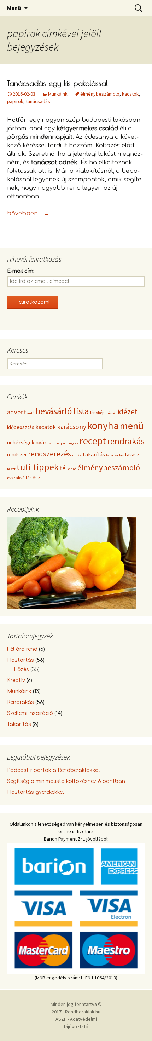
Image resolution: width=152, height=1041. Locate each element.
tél (63, 468)
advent (16, 412)
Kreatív (16, 680)
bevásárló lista (62, 411)
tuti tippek (38, 467)
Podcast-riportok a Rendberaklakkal (53, 770)
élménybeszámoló (99, 94)
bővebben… (28, 213)
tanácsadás (38, 101)
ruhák (77, 455)
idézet (128, 411)
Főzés (21, 669)
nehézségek (20, 442)
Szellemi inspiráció (30, 713)
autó (30, 413)
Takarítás (19, 724)
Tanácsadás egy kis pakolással (57, 83)
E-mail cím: (20, 271)
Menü (14, 7)
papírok (15, 101)
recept (93, 440)
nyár (40, 442)
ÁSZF (60, 1019)
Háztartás (20, 660)
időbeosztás (20, 427)
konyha (103, 425)
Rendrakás (20, 702)
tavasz (132, 454)
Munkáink (58, 94)
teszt (11, 469)
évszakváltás (19, 478)
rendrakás (126, 441)
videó (72, 469)
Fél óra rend (22, 649)
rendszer (17, 454)
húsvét (111, 413)
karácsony (71, 426)
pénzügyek (69, 443)
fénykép (97, 413)
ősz (36, 477)
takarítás (94, 454)
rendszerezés (49, 454)
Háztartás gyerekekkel (35, 792)
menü (132, 425)
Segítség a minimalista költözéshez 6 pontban (66, 781)
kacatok (130, 94)
